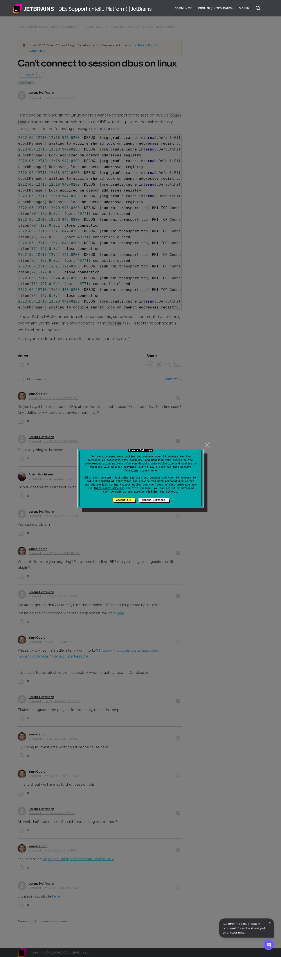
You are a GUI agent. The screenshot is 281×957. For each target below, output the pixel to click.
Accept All (123, 500)
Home (33, 8)
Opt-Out (171, 491)
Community (183, 8)
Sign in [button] (244, 8)
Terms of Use (164, 484)
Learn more (149, 470)
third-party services (109, 488)
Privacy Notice (130, 484)
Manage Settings (153, 500)
